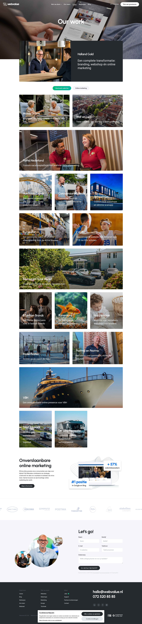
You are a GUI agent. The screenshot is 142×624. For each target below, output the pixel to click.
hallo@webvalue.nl (108, 592)
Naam (80, 537)
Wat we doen (55, 4)
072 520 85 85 (104, 596)
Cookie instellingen (92, 619)
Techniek (43, 606)
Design (43, 603)
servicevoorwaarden (104, 572)
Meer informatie (26, 486)
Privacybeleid (96, 572)
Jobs (66, 593)
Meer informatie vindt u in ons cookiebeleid (50, 620)
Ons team (67, 4)
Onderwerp (81, 555)
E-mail (80, 546)
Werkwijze (82, 4)
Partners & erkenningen (71, 600)
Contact (66, 603)
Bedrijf (104, 537)
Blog (89, 4)
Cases (75, 4)
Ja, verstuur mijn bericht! (89, 568)
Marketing (44, 600)
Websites (43, 593)
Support (66, 597)
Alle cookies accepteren (92, 614)
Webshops (44, 597)
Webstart (22, 606)
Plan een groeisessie (129, 4)
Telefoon (105, 546)
